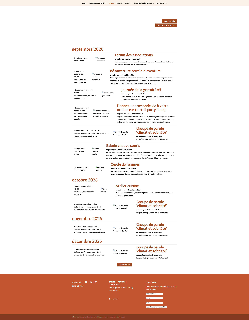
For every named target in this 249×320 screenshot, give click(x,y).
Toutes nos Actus (169, 21)
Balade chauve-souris (123, 145)
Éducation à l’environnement (143, 3)
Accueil (84, 3)
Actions (127, 3)
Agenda (111, 3)
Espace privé (113, 299)
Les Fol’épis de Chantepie (96, 3)
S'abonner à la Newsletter (166, 25)
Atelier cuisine (127, 185)
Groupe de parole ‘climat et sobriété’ (151, 130)
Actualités (119, 3)
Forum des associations (134, 54)
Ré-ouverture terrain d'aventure (135, 70)
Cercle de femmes (125, 164)
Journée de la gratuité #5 (141, 89)
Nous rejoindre (160, 3)
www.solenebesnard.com (87, 317)
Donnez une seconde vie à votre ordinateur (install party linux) (142, 107)
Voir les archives (124, 265)
